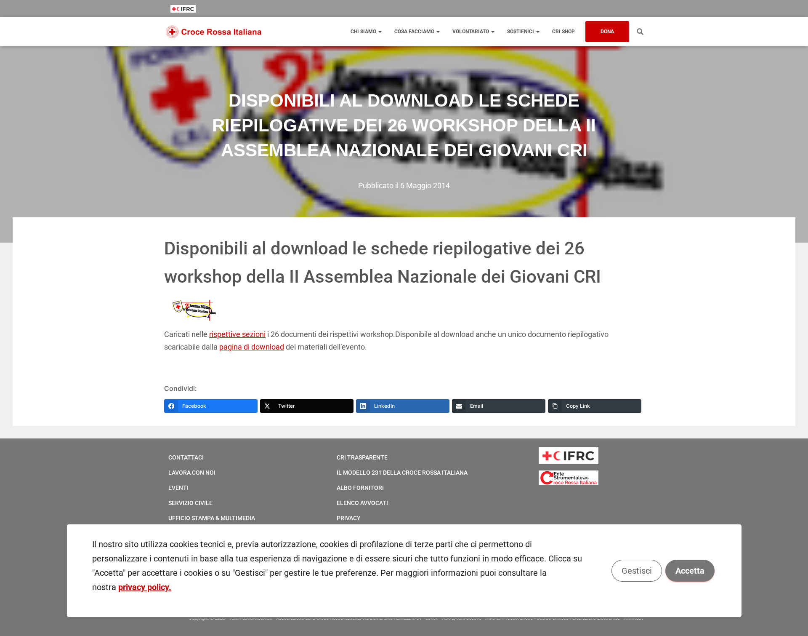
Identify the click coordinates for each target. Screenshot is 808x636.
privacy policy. (144, 587)
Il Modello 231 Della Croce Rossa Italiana (402, 472)
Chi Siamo (364, 32)
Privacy (349, 518)
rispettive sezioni (237, 334)
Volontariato (471, 32)
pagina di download (251, 346)
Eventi (178, 487)
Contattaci (186, 457)
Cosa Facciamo (415, 32)
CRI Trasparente (362, 457)
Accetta (689, 571)
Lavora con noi (191, 472)
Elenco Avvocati (362, 503)
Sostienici (521, 32)
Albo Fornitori (360, 487)
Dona (607, 32)
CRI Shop (563, 32)
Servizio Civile (190, 503)
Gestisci (636, 571)
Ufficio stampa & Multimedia (211, 518)
